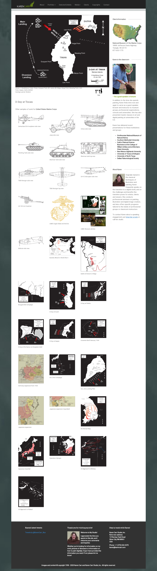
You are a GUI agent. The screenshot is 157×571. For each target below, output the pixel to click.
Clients (86, 5)
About (42, 5)
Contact (106, 5)
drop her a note (132, 217)
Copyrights (96, 5)
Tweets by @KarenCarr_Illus (35, 532)
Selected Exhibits (65, 5)
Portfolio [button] (51, 5)
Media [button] (77, 5)
